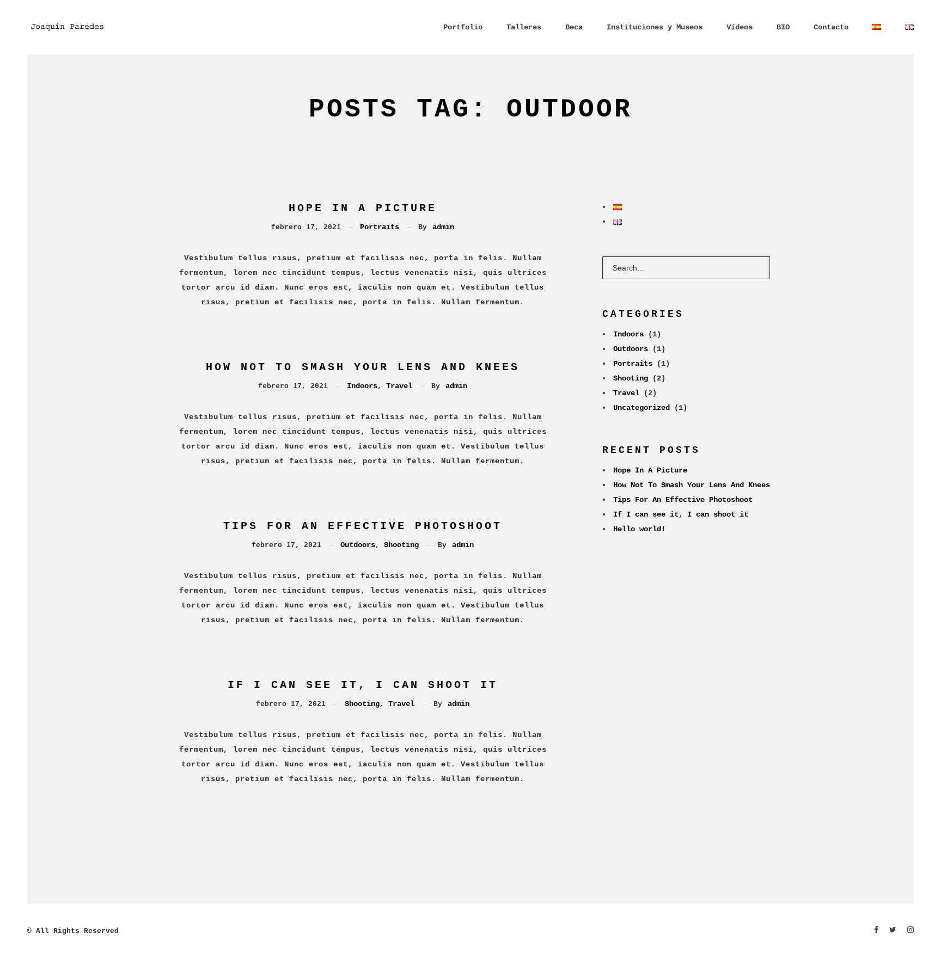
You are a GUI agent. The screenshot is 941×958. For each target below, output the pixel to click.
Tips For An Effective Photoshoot (362, 526)
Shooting (401, 545)
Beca (574, 27)
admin (443, 227)
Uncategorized (641, 407)
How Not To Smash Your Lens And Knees (363, 367)
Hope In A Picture (363, 208)
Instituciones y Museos (654, 27)
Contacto (831, 27)
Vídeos (739, 27)
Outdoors (357, 545)
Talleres (523, 27)
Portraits (379, 227)
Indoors (362, 386)
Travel (399, 386)
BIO (783, 27)
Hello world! (639, 529)
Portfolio (462, 27)
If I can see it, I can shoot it (363, 685)
